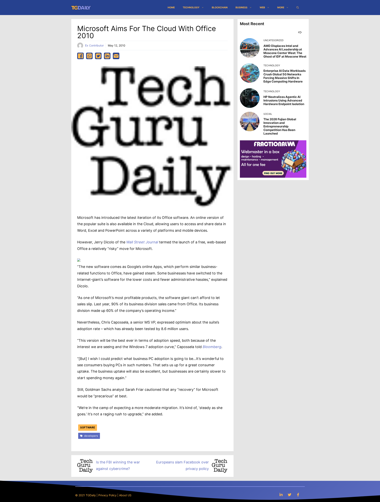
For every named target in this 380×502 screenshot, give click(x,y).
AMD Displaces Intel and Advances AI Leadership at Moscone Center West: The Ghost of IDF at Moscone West (284, 51)
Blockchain (220, 7)
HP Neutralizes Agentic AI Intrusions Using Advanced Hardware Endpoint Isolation (283, 100)
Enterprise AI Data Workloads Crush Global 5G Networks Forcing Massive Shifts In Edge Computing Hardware (284, 76)
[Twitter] (289, 494)
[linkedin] (107, 56)
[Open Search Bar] (298, 7)
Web (262, 7)
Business (241, 7)
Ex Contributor (94, 45)
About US (125, 495)
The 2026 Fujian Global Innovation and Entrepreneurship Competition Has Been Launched (279, 126)
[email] (116, 56)
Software (87, 427)
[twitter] (98, 56)
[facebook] (80, 56)
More (280, 7)
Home (171, 7)
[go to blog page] (300, 32)
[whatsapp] (89, 56)
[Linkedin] (281, 494)
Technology (191, 7)
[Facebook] (298, 494)
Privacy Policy (107, 495)
